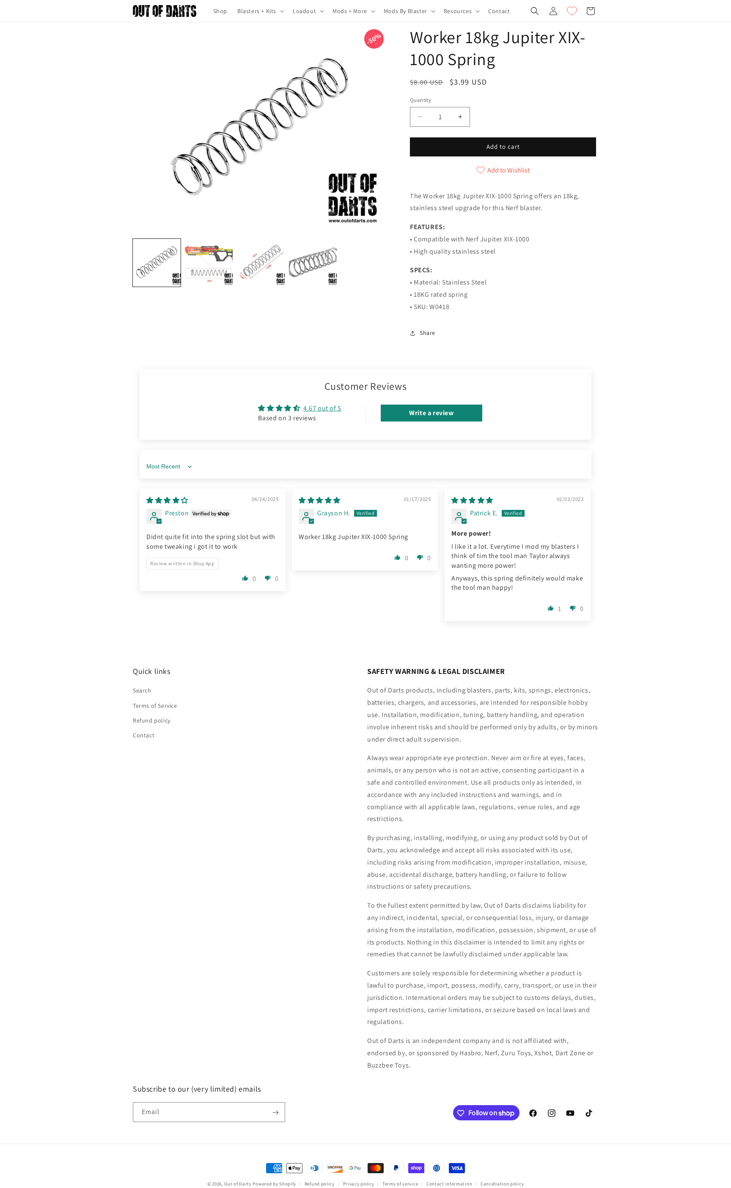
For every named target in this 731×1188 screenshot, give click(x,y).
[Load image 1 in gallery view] (157, 263)
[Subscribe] (275, 1112)
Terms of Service (155, 705)
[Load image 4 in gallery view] (313, 263)
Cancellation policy (502, 1183)
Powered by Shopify (274, 1184)
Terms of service (400, 1183)
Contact (143, 735)
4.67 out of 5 (322, 408)
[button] (260, 11)
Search (142, 690)
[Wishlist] (572, 11)
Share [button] (427, 333)
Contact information (449, 1183)
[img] (167, 500)
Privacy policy (358, 1183)
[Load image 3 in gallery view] (261, 263)
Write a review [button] (431, 412)
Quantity (420, 100)
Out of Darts (237, 1184)
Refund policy (151, 720)
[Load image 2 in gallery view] (209, 263)
